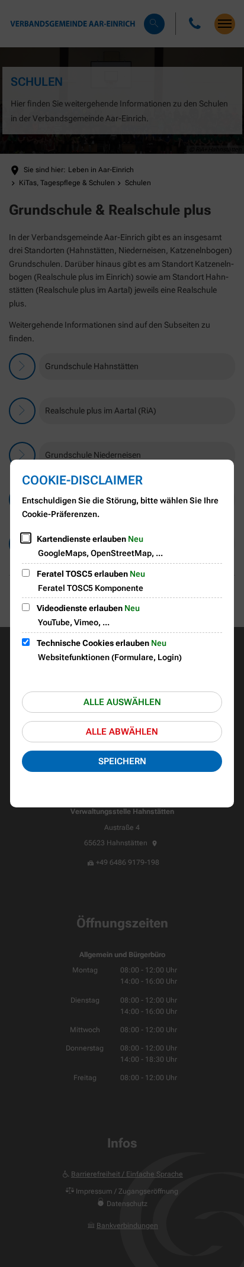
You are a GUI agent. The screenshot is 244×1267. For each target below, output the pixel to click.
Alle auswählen (122, 702)
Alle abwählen (122, 731)
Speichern (122, 761)
